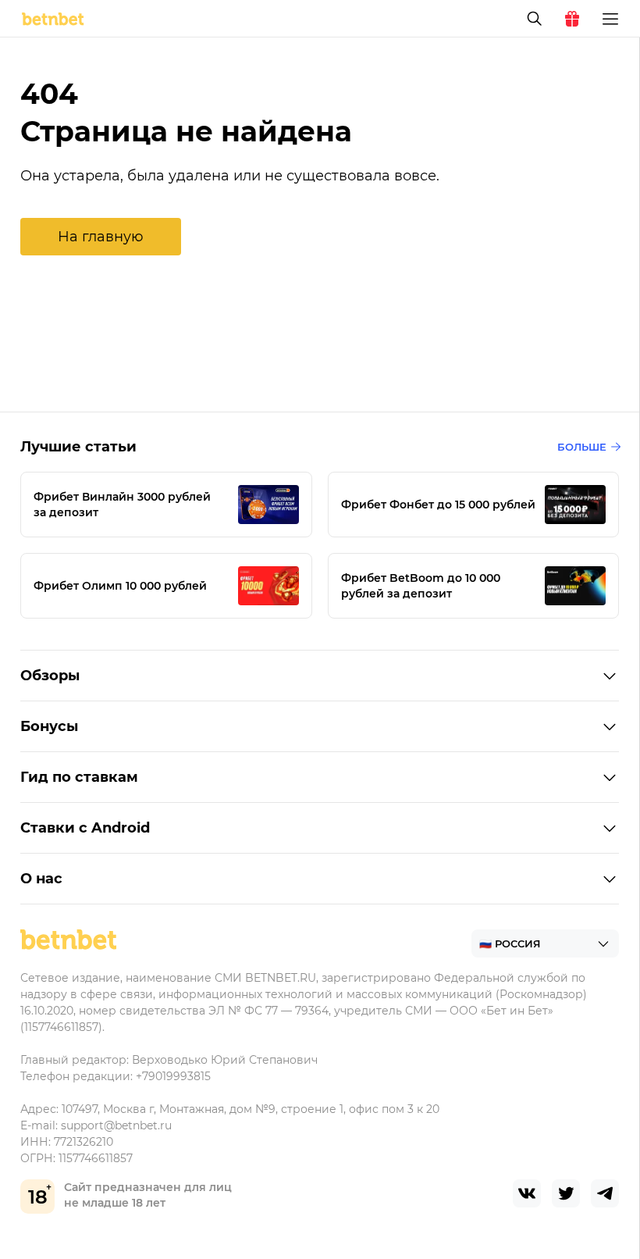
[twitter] (566, 1193)
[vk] (527, 1193)
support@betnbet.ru (116, 1125)
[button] (100, 236)
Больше (581, 446)
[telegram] (605, 1193)
